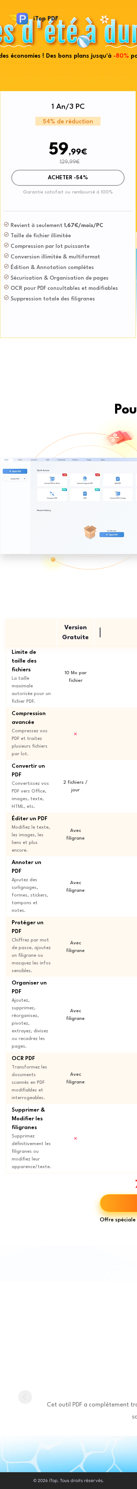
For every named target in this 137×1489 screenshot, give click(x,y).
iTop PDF (45, 19)
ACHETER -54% (68, 178)
